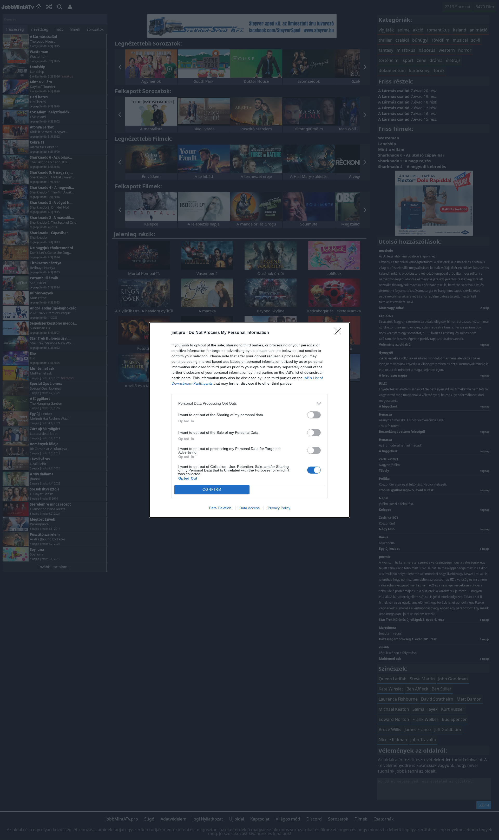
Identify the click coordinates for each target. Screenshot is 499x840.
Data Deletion (220, 508)
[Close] (339, 333)
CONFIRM (212, 490)
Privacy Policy (279, 508)
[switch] (314, 414)
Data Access (249, 508)
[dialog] (249, 420)
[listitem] (249, 403)
